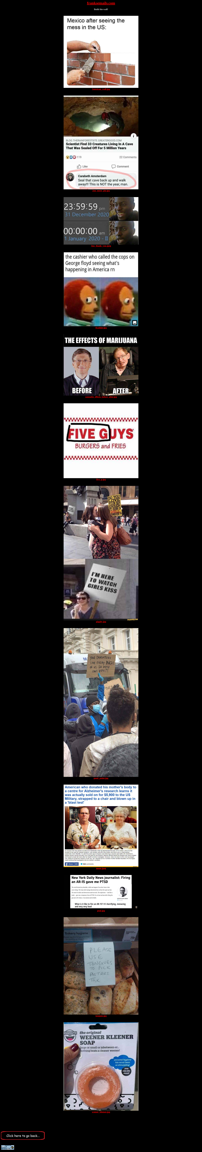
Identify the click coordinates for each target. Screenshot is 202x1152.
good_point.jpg (101, 778)
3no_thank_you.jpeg (101, 246)
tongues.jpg (101, 1016)
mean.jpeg (101, 868)
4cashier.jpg (101, 327)
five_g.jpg (101, 479)
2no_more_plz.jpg (101, 190)
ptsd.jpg (101, 910)
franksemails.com (101, 3)
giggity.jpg (101, 621)
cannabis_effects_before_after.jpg (101, 397)
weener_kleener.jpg (101, 1112)
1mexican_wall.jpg (101, 89)
